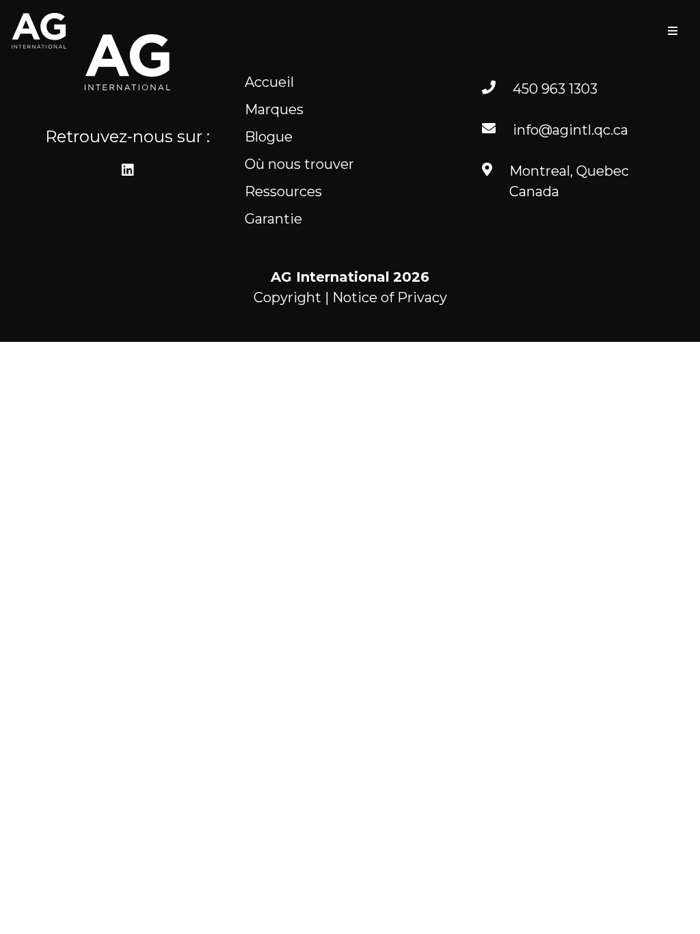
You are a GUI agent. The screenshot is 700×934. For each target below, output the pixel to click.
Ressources (283, 191)
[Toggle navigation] (672, 30)
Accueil (269, 82)
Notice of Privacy (389, 297)
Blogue (269, 137)
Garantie (273, 219)
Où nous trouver (299, 164)
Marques (274, 109)
